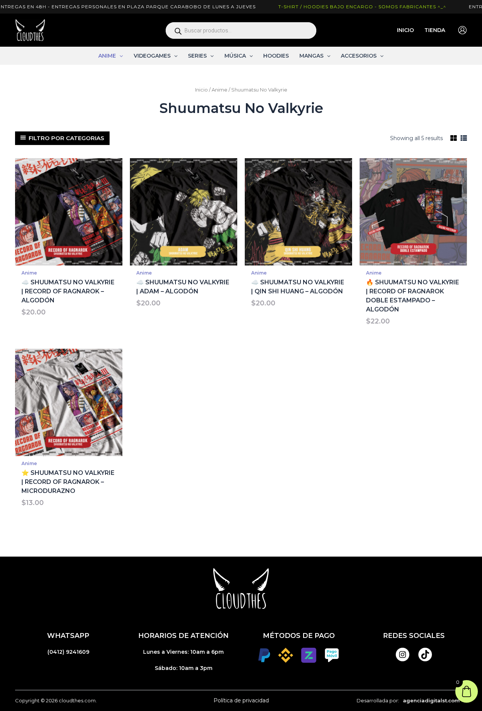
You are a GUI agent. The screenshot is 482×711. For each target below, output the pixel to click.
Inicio (201, 90)
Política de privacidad (241, 700)
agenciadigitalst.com (431, 700)
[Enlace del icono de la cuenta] (462, 30)
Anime (219, 90)
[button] (119, 56)
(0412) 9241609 (68, 651)
